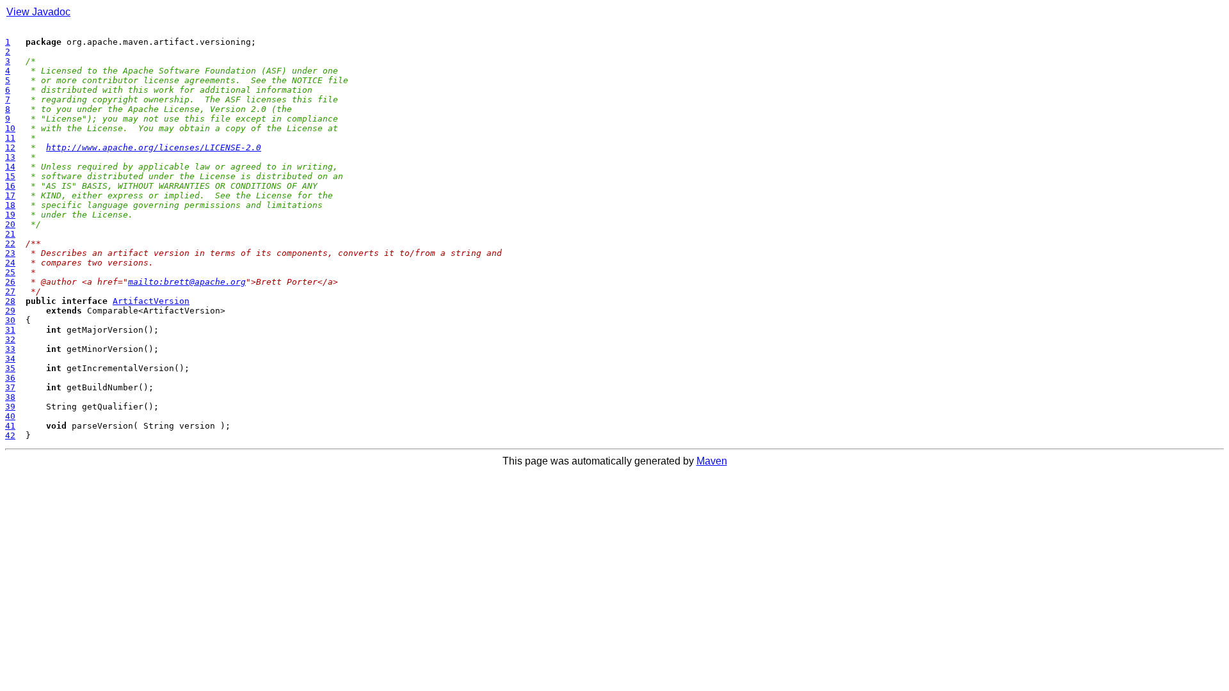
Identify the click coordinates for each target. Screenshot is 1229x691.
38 (10, 397)
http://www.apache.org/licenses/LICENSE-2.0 (153, 147)
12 (10, 147)
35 (10, 368)
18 (10, 205)
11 (10, 138)
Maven (711, 461)
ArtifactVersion (151, 301)
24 (10, 262)
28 (10, 301)
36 (10, 378)
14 (10, 166)
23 (10, 253)
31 (10, 330)
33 (10, 349)
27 (10, 291)
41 (10, 426)
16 (10, 186)
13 (10, 157)
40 (10, 416)
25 (10, 272)
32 (10, 339)
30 (10, 320)
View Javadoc (38, 11)
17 (10, 195)
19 (10, 214)
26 (10, 282)
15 (10, 176)
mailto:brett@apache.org (187, 282)
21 (10, 234)
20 (10, 224)
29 (10, 310)
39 (10, 406)
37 (10, 387)
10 (10, 128)
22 (10, 243)
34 (10, 358)
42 (10, 435)
